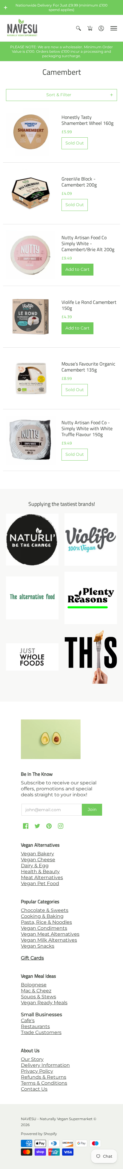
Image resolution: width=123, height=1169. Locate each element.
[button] (5, 7)
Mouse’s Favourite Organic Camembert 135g (88, 366)
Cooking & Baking (42, 916)
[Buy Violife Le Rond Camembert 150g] (31, 316)
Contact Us (34, 1089)
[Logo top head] (90, 656)
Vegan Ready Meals (44, 1002)
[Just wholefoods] (32, 657)
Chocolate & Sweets (44, 910)
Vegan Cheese (38, 859)
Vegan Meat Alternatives (50, 934)
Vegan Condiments (44, 928)
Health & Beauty (40, 871)
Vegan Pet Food (40, 883)
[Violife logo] (90, 539)
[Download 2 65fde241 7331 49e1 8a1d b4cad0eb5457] (90, 598)
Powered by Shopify (39, 1133)
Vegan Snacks (37, 946)
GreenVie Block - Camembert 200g (79, 181)
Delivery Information (45, 1065)
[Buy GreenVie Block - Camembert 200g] (31, 193)
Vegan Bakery (37, 853)
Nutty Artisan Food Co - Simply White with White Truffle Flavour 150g (87, 428)
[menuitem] (78, 28)
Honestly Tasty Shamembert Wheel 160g (87, 120)
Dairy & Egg (35, 865)
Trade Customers (41, 1032)
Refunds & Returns (43, 1077)
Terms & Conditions (44, 1083)
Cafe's (28, 1020)
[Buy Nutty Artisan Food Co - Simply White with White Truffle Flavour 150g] (31, 440)
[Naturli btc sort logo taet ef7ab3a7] (32, 539)
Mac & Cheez (36, 991)
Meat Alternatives (42, 877)
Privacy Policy (37, 1071)
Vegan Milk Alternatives (49, 940)
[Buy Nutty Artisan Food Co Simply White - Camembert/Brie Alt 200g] (31, 255)
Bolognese (34, 985)
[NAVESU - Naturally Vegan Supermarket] (22, 28)
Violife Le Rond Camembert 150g (88, 305)
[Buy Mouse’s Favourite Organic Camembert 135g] (31, 378)
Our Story (32, 1059)
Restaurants (35, 1026)
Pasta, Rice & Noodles (46, 922)
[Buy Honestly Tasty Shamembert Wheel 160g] (31, 131)
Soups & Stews (38, 996)
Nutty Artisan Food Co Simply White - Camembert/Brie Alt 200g (87, 243)
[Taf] (32, 597)
